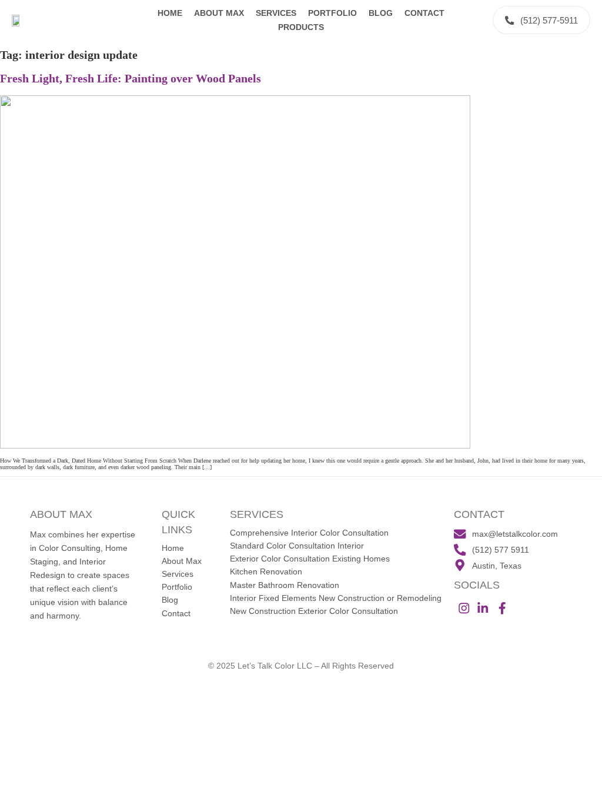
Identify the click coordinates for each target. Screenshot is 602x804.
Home (170, 13)
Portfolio (332, 13)
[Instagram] (463, 608)
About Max (219, 13)
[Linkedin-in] (483, 608)
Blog (381, 13)
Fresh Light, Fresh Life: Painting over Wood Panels (130, 78)
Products (301, 27)
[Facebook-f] (502, 608)
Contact (424, 13)
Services (276, 13)
